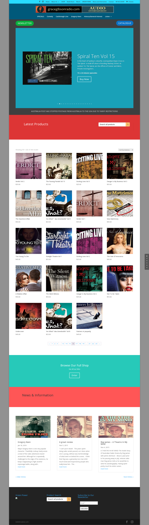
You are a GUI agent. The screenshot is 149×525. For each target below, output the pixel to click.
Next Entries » (128, 477)
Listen (107, 16)
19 (91, 103)
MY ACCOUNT (120, 2)
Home (48, 2)
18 (89, 103)
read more (21, 467)
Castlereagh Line (62, 16)
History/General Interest (93, 16)
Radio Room (70, 2)
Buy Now (84, 79)
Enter (74, 375)
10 (74, 103)
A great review (66, 442)
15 (83, 103)
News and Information (100, 2)
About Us (54, 2)
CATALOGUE (124, 23)
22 (93, 344)
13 (63, 344)
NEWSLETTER (25, 23)
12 (78, 103)
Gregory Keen (76, 16)
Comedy (50, 16)
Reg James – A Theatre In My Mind (114, 443)
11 (76, 103)
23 (96, 344)
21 (89, 344)
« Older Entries (21, 477)
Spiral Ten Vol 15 (96, 56)
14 (66, 344)
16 (85, 103)
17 (87, 103)
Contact (111, 2)
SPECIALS (40, 16)
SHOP (63, 2)
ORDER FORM (86, 2)
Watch (78, 2)
